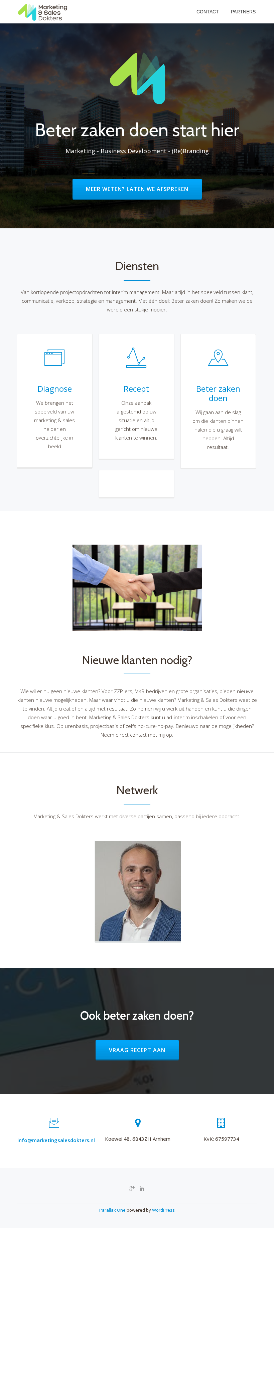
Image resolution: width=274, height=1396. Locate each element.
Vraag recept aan (144, 1050)
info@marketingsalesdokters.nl (56, 1140)
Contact (207, 11)
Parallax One (113, 1210)
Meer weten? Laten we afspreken (144, 189)
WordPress (163, 1210)
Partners (243, 11)
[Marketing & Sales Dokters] (44, 11)
